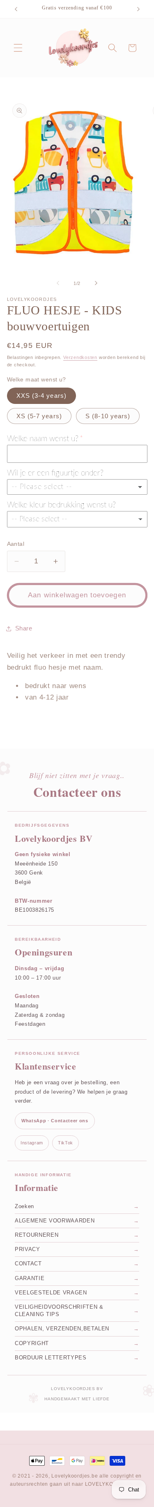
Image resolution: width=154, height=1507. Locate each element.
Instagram (32, 1142)
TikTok (65, 1142)
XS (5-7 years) (39, 416)
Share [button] (23, 628)
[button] (18, 48)
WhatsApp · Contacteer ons (54, 1120)
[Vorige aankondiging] (16, 9)
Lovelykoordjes (70, 1476)
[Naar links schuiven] (58, 283)
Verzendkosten (80, 357)
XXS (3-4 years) (41, 395)
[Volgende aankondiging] (138, 9)
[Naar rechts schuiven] (96, 283)
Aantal (16, 543)
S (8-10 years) (107, 416)
